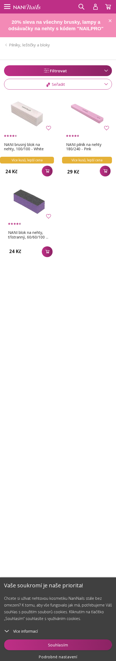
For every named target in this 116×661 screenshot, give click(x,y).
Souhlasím (58, 645)
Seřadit (58, 84)
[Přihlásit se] (95, 6)
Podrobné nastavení (58, 656)
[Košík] (110, 5)
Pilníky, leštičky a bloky (29, 44)
